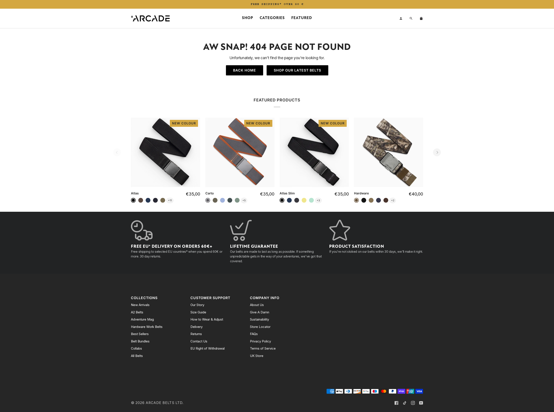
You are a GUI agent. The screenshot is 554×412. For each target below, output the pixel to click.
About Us (257, 305)
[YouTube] (421, 403)
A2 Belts (137, 312)
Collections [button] (144, 298)
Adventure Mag (142, 319)
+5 (244, 200)
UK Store (256, 356)
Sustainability (259, 319)
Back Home (244, 70)
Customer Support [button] (210, 298)
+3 (318, 200)
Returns (196, 334)
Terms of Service (263, 348)
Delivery (196, 327)
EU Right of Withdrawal (207, 348)
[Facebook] (396, 403)
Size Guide (198, 312)
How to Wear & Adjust (206, 319)
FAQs (254, 334)
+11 (170, 200)
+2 (392, 200)
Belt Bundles (140, 341)
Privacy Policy (260, 341)
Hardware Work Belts (147, 327)
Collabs (136, 348)
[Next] (437, 152)
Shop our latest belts (297, 70)
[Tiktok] (405, 403)
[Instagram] (413, 403)
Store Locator (260, 327)
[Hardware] (388, 152)
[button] (247, 18)
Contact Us (198, 341)
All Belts (137, 356)
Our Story (197, 305)
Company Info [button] (264, 298)
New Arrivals (140, 305)
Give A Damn (259, 312)
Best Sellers (140, 334)
